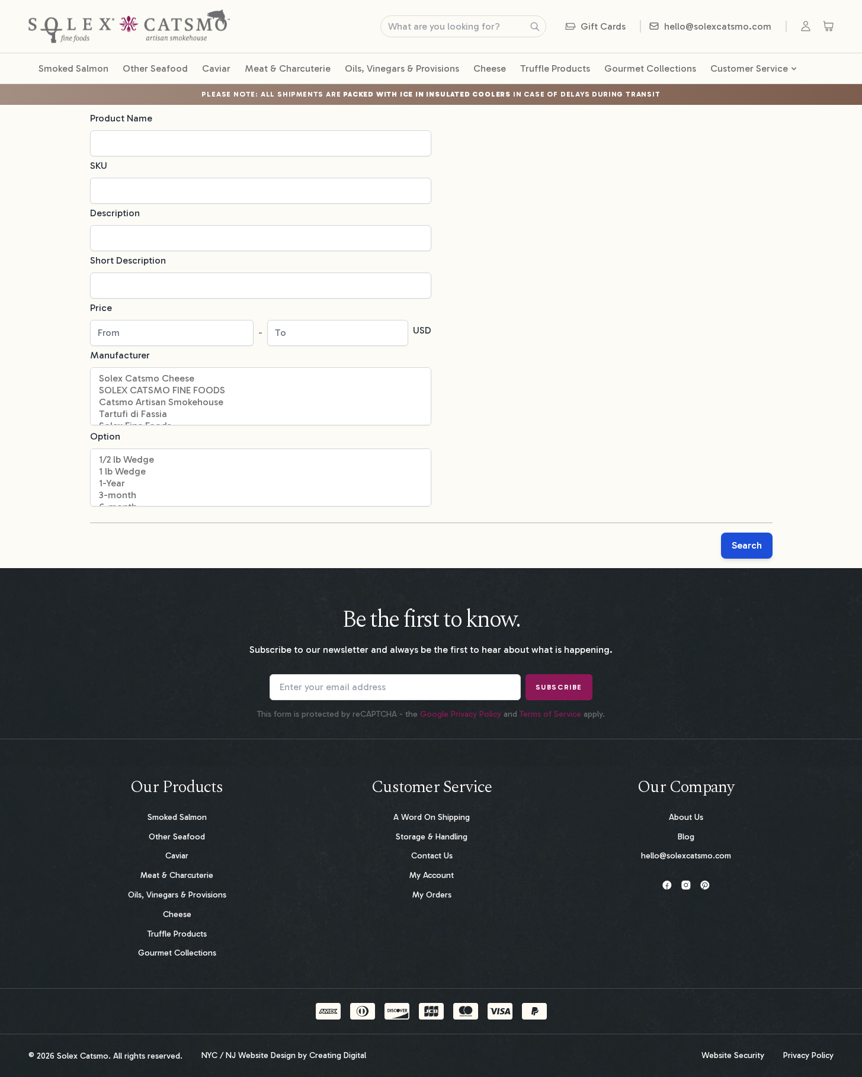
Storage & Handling (431, 837)
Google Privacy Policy (460, 714)
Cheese (489, 68)
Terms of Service (550, 714)
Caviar (216, 68)
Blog (686, 837)
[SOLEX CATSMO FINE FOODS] (261, 390)
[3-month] (261, 495)
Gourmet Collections (650, 68)
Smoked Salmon (73, 68)
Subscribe (559, 687)
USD (422, 330)
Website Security (732, 1055)
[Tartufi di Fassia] (261, 414)
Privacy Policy (808, 1055)
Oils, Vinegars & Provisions (402, 68)
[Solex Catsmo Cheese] (261, 378)
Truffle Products (555, 68)
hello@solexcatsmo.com (686, 856)
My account (431, 875)
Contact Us (432, 856)
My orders (431, 895)
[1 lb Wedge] (261, 471)
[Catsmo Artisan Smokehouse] (261, 402)
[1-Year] (261, 483)
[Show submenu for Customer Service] (793, 68)
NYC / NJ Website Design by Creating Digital (283, 1055)
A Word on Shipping (431, 817)
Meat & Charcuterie (288, 68)
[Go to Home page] (129, 26)
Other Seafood (155, 68)
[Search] (535, 26)
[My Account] (808, 26)
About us (686, 817)
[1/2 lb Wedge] (261, 460)
